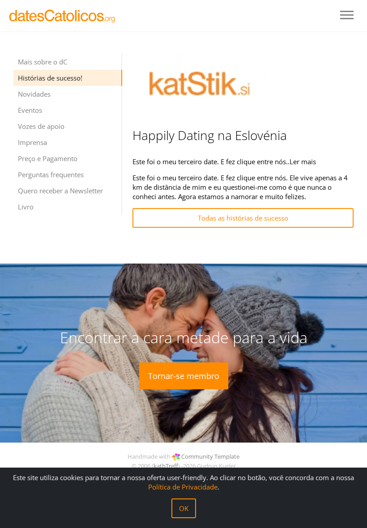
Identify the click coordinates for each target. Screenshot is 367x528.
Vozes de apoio (41, 126)
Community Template (210, 456)
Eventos (30, 110)
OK (183, 508)
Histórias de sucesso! (50, 77)
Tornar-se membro (183, 375)
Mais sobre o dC (42, 61)
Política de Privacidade (183, 486)
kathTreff (166, 466)
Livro (26, 206)
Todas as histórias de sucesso (243, 217)
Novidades (34, 93)
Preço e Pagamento (47, 158)
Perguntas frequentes (51, 174)
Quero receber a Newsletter (60, 190)
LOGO (63, 16)
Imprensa (32, 142)
